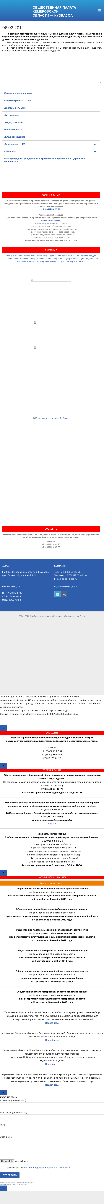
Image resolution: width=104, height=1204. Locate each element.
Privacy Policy (4, 1184)
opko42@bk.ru (69, 578)
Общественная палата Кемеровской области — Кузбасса (54, 11)
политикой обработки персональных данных (46, 1167)
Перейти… (52, 823)
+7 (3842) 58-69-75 (51, 209)
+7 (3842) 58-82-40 (76, 575)
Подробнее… (52, 1022)
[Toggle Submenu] (95, 144)
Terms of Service (17, 1184)
